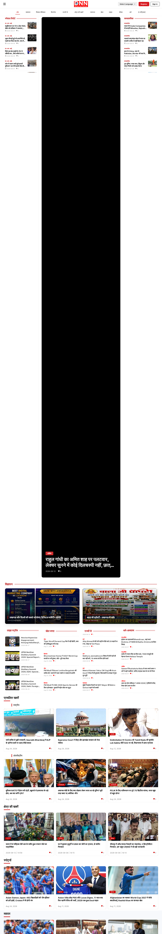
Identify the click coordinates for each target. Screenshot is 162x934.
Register (144, 4)
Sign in (155, 4)
